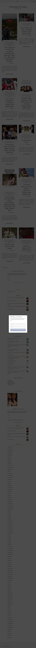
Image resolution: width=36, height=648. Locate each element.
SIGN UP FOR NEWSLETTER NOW (18, 329)
